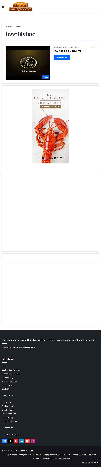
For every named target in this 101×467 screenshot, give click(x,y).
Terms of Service (65, 459)
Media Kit (5, 389)
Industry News (7, 410)
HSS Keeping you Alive (67, 51)
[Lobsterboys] (50, 163)
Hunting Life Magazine (11, 374)
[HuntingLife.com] (20, 6)
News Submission (9, 414)
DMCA (69, 455)
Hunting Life (13, 451)
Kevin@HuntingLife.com (16, 435)
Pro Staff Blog (7, 378)
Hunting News (7, 385)
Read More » (62, 57)
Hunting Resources (9, 381)
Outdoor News (7, 406)
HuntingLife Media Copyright (54, 455)
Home (9, 26)
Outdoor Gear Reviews (11, 370)
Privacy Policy (7, 418)
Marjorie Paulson (61, 47)
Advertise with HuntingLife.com (18, 455)
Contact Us (6, 402)
